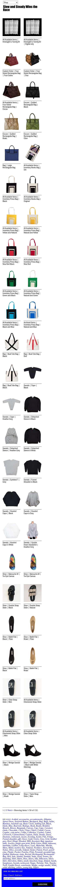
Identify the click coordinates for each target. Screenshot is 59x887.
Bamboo (6, 823)
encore (24, 837)
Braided (45, 826)
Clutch (33, 830)
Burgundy (21, 828)
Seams (45, 856)
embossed (15, 837)
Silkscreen (43, 858)
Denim (42, 834)
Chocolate (13, 830)
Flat (44, 837)
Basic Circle (28, 823)
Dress (48, 834)
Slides (20, 861)
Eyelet (38, 837)
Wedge (34, 865)
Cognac (6, 832)
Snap (40, 861)
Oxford (26, 850)
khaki (44, 843)
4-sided (15, 819)
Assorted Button (21, 821)
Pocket (17, 852)
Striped (47, 861)
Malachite (40, 845)
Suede (53, 861)
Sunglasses (7, 863)
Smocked (33, 861)
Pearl (45, 850)
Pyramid (38, 852)
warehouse (25, 865)
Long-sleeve (24, 845)
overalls (18, 850)
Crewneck (7, 834)
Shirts (19, 858)
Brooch (6, 828)
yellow (19, 867)
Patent (39, 850)
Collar (23, 832)
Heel (9, 841)
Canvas (29, 828)
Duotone (6, 837)
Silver (51, 858)
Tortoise (39, 863)
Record (28, 854)
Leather (15, 845)
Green (36, 839)
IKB (29, 841)
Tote (46, 863)
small (26, 861)
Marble (49, 845)
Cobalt (40, 830)
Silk (36, 858)
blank (5, 826)
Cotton (48, 832)
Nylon (5, 850)
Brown (13, 828)
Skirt (5, 861)
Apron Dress (8, 821)
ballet (51, 821)
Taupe (32, 863)
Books (38, 826)
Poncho (25, 852)
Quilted (6, 854)
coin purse (15, 832)
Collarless (31, 832)
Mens (5, 848)
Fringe (50, 837)
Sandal (20, 856)
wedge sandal (44, 865)
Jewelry (11, 843)
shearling (7, 858)
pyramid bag (49, 852)
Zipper (36, 867)
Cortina (40, 832)
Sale (14, 856)
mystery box (19, 848)
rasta (21, 854)
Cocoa (47, 830)
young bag (27, 867)
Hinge (15, 841)
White (53, 865)
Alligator (47, 819)
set (51, 856)
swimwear (24, 863)
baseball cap (16, 823)
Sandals (27, 856)
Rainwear (14, 854)
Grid (47, 839)
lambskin (6, 845)
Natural (29, 848)
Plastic (10, 852)
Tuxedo (52, 863)
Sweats (16, 863)
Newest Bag (48, 848)
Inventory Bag (38, 841)
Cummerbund (18, 834)
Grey (42, 839)
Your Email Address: (13, 875)
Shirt (14, 858)
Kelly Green (36, 843)
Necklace (38, 848)
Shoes (30, 858)
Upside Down (14, 865)
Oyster (32, 850)
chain (5, 830)
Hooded (22, 841)
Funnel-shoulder (10, 839)
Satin (34, 856)
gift (19, 839)
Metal (10, 848)
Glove (24, 839)
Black (48, 823)
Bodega (26, 826)
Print (31, 852)
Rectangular (37, 854)
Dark (35, 834)
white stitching (9, 867)
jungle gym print (23, 843)
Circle (21, 830)
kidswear (52, 843)
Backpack (34, 821)
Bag (41, 821)
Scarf (39, 856)
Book (32, 826)
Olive (11, 850)
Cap (36, 828)
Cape (41, 828)
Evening (31, 837)
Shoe (25, 858)
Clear (27, 830)
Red (9, 856)
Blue (10, 826)
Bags (46, 821)
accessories (24, 819)
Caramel (48, 828)
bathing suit (40, 823)
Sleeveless (12, 861)
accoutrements (36, 819)
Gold (30, 839)
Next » (10, 810)
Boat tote (17, 826)
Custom (29, 834)
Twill (5, 865)
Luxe (33, 845)
